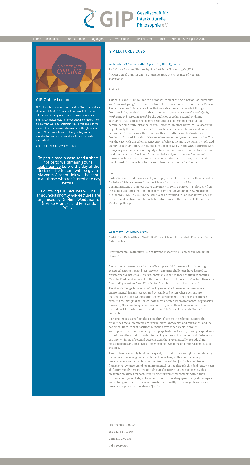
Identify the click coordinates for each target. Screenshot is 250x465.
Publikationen (77, 39)
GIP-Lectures (145, 39)
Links (163, 39)
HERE (72, 146)
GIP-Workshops (121, 39)
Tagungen (99, 39)
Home (37, 39)
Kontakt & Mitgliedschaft (189, 39)
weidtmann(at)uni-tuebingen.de (65, 164)
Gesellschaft (54, 39)
